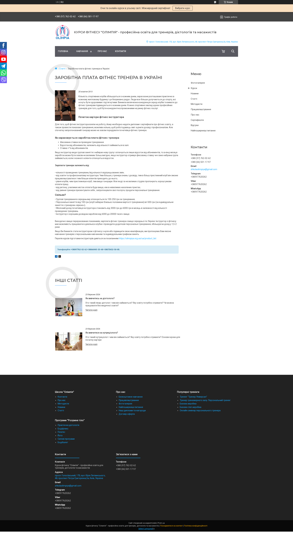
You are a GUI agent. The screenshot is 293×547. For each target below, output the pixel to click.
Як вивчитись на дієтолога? (100, 298)
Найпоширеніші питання (203, 130)
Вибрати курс (182, 8)
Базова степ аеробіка (190, 407)
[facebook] (56, 257)
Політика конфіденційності (195, 526)
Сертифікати (197, 120)
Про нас (102, 51)
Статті (62, 68)
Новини (195, 93)
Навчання (82, 51)
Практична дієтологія (68, 425)
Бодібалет (63, 442)
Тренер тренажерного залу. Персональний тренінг (205, 400)
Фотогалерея (198, 82)
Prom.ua (161, 523)
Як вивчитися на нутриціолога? (101, 332)
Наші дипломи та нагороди (132, 410)
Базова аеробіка (188, 403)
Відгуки (195, 125)
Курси (194, 88)
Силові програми (66, 439)
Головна (63, 51)
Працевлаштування (201, 109)
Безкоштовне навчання (131, 397)
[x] (59, 257)
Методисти (196, 104)
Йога (60, 435)
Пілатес (61, 432)
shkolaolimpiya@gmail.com (204, 169)
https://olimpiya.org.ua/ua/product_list (137, 238)
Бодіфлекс (63, 428)
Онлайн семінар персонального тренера (200, 410)
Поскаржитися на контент (171, 526)
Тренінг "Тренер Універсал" (193, 397)
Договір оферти (127, 414)
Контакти (120, 51)
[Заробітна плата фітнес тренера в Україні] (65, 105)
